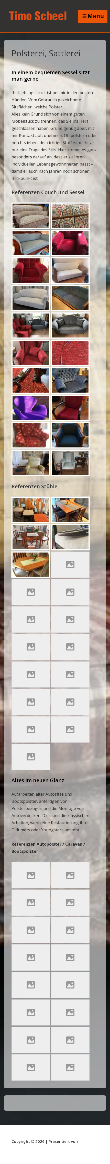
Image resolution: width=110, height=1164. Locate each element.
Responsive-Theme (29, 1147)
